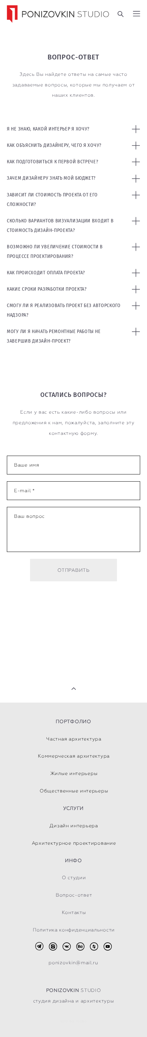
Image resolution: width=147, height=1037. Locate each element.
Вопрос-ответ (74, 895)
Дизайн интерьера (74, 825)
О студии (74, 877)
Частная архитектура (73, 739)
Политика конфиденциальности (74, 929)
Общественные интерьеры (74, 790)
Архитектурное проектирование (74, 843)
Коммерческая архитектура (74, 756)
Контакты (74, 912)
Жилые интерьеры (74, 773)
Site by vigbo (74, 1021)
